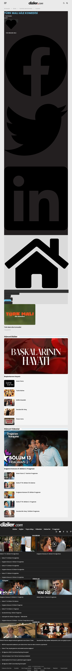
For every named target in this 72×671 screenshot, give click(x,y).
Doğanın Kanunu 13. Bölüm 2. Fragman (19, 469)
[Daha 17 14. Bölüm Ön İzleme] (9, 485)
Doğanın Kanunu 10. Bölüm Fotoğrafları (13, 569)
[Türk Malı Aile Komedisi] (19, 314)
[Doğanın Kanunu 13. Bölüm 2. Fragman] (36, 448)
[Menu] (5, 3)
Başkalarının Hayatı (12, 377)
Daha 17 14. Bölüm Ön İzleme (25, 483)
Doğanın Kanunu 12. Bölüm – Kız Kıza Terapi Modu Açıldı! (18, 620)
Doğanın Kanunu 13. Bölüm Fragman (28, 492)
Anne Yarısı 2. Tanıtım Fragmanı (27, 473)
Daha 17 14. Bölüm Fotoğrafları (9, 554)
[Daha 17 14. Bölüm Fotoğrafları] (17, 544)
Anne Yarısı (20, 381)
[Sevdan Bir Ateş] (9, 412)
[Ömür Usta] (9, 421)
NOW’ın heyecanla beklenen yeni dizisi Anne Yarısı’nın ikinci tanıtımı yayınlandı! (24, 644)
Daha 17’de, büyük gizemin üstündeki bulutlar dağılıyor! (18, 648)
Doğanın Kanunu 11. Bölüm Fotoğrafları (13, 562)
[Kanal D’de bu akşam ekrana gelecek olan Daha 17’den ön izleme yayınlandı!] (17, 630)
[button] (36, 66)
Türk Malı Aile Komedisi (12, 327)
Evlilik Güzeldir (21, 400)
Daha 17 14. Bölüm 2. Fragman (26, 502)
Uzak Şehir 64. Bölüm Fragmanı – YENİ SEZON (14, 616)
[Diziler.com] (36, 3)
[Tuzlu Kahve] (9, 393)
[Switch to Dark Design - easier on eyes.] (64, 3)
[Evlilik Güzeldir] (9, 402)
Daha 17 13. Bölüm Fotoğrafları (10, 558)
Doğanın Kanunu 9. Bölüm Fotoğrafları (13, 577)
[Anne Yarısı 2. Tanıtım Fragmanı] (9, 475)
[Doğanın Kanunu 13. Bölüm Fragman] (9, 494)
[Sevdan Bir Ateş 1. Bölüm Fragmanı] (9, 513)
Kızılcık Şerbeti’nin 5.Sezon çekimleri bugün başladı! (16, 660)
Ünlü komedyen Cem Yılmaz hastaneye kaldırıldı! (16, 656)
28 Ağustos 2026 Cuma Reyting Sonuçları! (14, 664)
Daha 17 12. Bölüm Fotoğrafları (10, 565)
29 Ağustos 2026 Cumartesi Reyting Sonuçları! (15, 652)
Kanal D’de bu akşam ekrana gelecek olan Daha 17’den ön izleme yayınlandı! (16, 640)
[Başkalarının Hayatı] (36, 356)
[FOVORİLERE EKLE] (11, 21)
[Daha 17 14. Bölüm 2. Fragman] (9, 504)
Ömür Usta (20, 419)
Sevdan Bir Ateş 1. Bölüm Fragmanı (27, 511)
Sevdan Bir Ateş (21, 409)
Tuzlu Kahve (20, 391)
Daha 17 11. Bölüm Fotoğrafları (10, 573)
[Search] (67, 3)
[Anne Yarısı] (9, 383)
